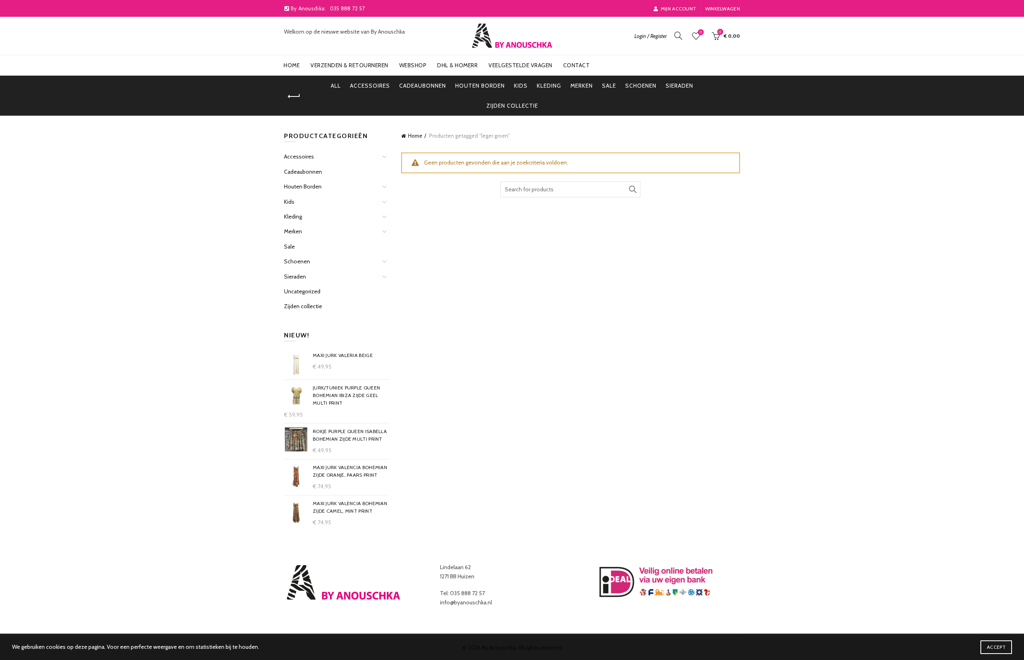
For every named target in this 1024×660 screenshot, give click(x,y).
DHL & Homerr (457, 65)
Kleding (549, 85)
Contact (576, 65)
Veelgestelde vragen (520, 65)
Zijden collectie (512, 105)
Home (292, 65)
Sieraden (679, 85)
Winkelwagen (722, 9)
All (336, 85)
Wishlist (701, 32)
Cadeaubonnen (422, 85)
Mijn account (678, 9)
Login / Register (650, 36)
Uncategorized (302, 291)
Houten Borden (480, 85)
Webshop (413, 65)
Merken (581, 85)
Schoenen (640, 85)
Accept (996, 647)
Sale (609, 85)
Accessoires (370, 85)
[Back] (294, 96)
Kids (521, 85)
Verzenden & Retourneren (349, 65)
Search (632, 189)
